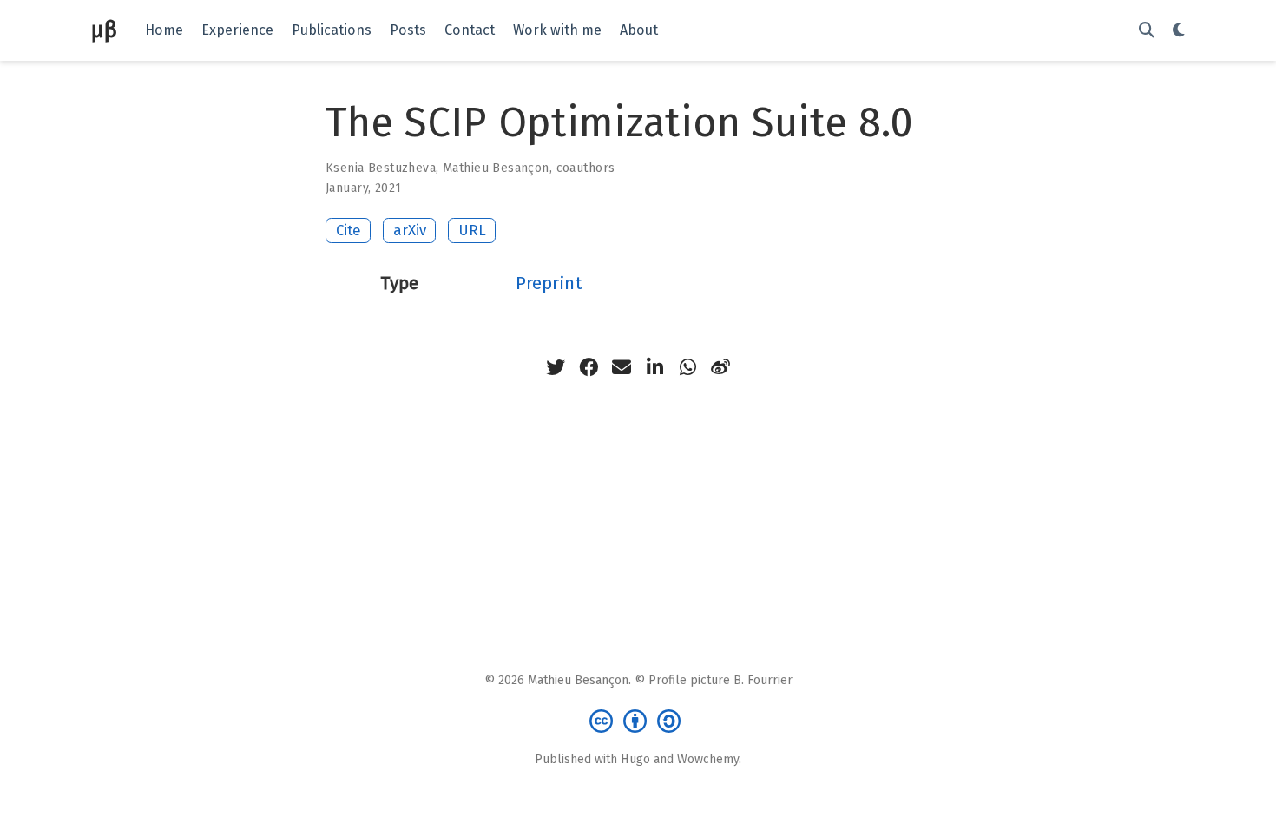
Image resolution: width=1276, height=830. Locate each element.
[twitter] (556, 367)
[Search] (1146, 31)
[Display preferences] (1179, 31)
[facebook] (589, 367)
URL (472, 230)
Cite (348, 230)
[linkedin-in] (654, 367)
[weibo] (720, 367)
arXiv (409, 230)
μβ (104, 29)
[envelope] (621, 367)
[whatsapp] (687, 367)
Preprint (549, 283)
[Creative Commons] (638, 720)
